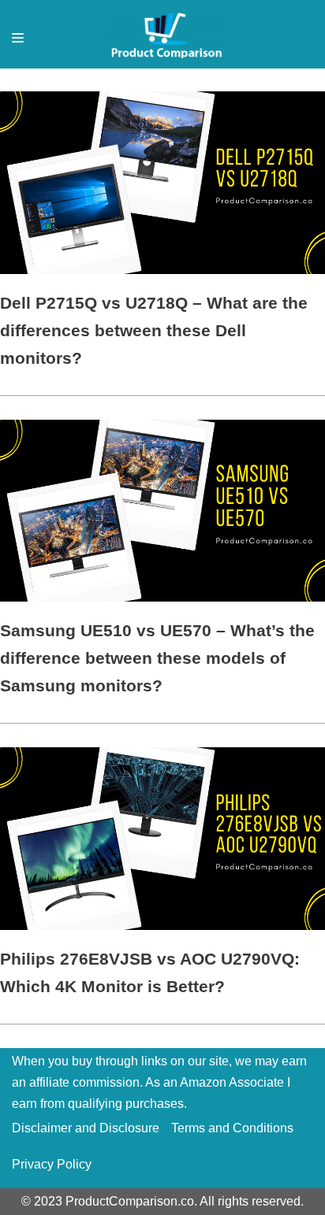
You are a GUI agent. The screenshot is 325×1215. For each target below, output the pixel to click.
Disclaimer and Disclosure (85, 1128)
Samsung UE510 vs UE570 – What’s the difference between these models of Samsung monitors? (157, 658)
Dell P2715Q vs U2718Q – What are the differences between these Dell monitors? (154, 330)
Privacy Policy (52, 1164)
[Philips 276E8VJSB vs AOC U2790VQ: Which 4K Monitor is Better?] (162, 925)
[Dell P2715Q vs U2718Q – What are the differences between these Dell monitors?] (162, 269)
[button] (18, 38)
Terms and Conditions (232, 1128)
